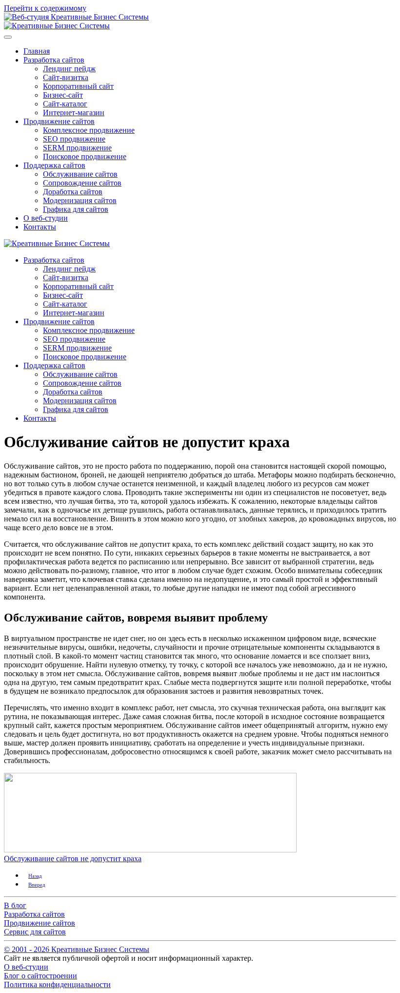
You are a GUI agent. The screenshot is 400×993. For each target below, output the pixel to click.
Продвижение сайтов (59, 121)
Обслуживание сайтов (80, 174)
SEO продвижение (74, 139)
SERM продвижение (77, 148)
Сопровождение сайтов (82, 183)
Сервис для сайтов (35, 932)
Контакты (39, 227)
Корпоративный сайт (78, 86)
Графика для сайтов (75, 209)
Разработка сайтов (53, 60)
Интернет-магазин (73, 112)
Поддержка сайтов (54, 165)
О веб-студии (45, 218)
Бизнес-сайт (63, 95)
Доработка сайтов (72, 191)
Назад (35, 876)
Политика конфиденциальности (57, 984)
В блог (15, 905)
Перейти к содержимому (45, 8)
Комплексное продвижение (89, 130)
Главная (36, 51)
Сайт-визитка (65, 77)
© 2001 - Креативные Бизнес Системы (76, 949)
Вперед (36, 885)
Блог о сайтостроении (40, 976)
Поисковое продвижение (84, 156)
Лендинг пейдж (69, 68)
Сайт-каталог (65, 104)
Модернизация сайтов (80, 200)
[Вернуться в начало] (57, 25)
